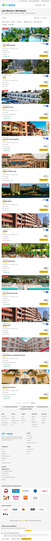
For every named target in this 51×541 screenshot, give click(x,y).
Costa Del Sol (34, 426)
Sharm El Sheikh (5, 418)
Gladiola (5, 231)
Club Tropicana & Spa (9, 45)
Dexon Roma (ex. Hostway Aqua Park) (14, 355)
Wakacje (28, 440)
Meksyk (43, 422)
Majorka (33, 416)
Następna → (33, 403)
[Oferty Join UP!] (6, 498)
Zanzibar (43, 418)
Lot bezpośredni (38, 21)
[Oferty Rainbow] (25, 491)
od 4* (14, 21)
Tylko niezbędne (5, 538)
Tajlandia (44, 420)
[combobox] (44, 18)
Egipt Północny (5, 422)
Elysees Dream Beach (9, 387)
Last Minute (29, 435)
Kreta (23, 416)
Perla (4, 77)
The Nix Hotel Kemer (9, 261)
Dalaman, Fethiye (15, 420)
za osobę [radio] (4, 24)
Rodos (23, 418)
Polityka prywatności (6, 456)
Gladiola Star (6, 325)
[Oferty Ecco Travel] (35, 498)
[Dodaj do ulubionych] (48, 29)
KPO (2, 460)
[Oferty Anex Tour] (45, 491)
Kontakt (3, 451)
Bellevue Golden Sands (9, 171)
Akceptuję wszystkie (26, 538)
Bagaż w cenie (28, 21)
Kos (22, 422)
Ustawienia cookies (6, 462)
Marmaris (14, 422)
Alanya (13, 416)
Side (12, 424)
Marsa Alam (4, 420)
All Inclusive (6, 21)
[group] (36, 18)
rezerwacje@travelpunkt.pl (9, 477)
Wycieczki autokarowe (32, 442)
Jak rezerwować (30, 449)
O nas (3, 449)
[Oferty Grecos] (35, 491)
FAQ (28, 453)
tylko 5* (20, 21)
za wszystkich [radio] (11, 24)
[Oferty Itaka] (6, 491)
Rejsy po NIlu (5, 424)
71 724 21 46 (6, 475)
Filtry (5, 18)
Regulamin (4, 453)
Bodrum (13, 418)
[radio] (35, 18)
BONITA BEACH (7, 201)
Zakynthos (24, 420)
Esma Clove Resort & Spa (10, 293)
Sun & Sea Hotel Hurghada (11, 139)
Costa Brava (34, 424)
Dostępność (4, 458)
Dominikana (44, 416)
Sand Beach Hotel (8, 107)
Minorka (33, 418)
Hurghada (4, 416)
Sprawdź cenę (43, 55)
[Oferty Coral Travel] (15, 491)
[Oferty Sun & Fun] (25, 498)
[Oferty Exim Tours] (15, 498)
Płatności (29, 451)
